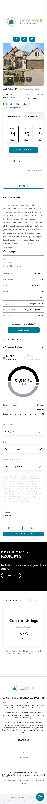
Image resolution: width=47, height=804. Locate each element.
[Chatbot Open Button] (40, 797)
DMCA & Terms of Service (26, 801)
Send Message (23, 757)
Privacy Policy (9, 801)
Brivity (21, 797)
